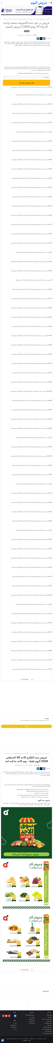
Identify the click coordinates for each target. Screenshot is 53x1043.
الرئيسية (47, 19)
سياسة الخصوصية (13, 1025)
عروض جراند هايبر (48, 1031)
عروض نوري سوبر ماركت (47, 1019)
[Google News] (24, 679)
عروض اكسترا (49, 1015)
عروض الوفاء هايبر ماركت (47, 1029)
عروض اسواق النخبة (48, 1023)
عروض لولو (26, 1038)
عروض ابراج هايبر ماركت (47, 1033)
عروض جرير (32, 1017)
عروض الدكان (49, 1025)
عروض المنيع (49, 1021)
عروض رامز (49, 1017)
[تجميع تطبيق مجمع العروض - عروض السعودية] (26, 10)
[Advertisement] (26, 56)
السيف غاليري (31, 1019)
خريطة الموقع (14, 1027)
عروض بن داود (35, 19)
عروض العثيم (14, 1038)
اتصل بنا (15, 1023)
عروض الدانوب (32, 1038)
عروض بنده (45, 1038)
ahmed (47, 718)
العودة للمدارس (31, 1021)
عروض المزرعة (9, 1038)
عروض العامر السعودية (47, 1027)
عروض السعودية (42, 19)
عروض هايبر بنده (39, 1038)
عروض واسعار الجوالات (29, 1015)
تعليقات (26, 726)
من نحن (15, 1029)
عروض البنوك (31, 1023)
